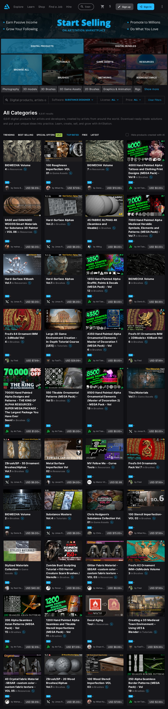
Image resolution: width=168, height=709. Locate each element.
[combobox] (86, 6)
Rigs (137, 89)
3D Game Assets (70, 89)
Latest (95, 135)
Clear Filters (154, 99)
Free (84, 135)
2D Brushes (92, 89)
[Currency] (110, 6)
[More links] (162, 6)
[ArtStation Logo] (7, 6)
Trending (9, 135)
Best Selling (25, 135)
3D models (30, 89)
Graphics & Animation (117, 89)
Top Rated (73, 135)
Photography (11, 89)
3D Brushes (48, 89)
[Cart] (103, 6)
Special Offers (49, 135)
